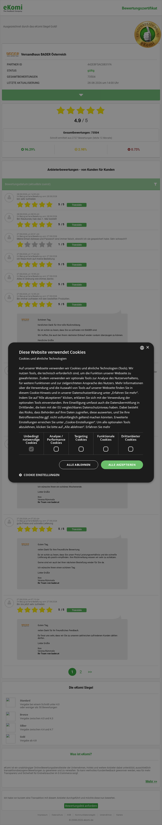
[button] (39, 475)
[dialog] (81, 412)
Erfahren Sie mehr (98, 427)
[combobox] (142, 348)
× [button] (147, 347)
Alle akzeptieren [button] (122, 465)
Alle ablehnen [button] (78, 465)
